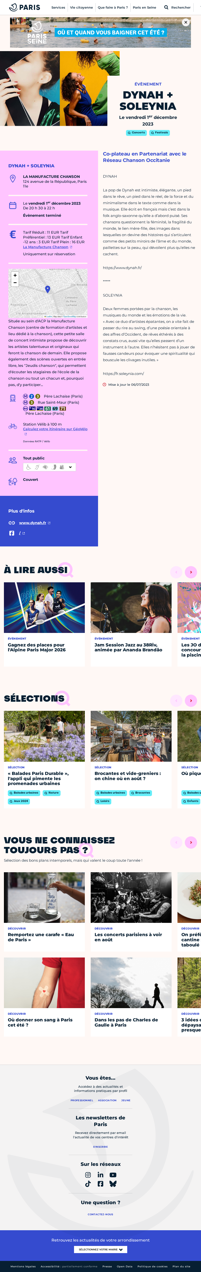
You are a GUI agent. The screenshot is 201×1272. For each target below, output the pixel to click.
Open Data (125, 1266)
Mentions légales (23, 1266)
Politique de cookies (153, 1266)
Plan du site (181, 1266)
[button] (47, 289)
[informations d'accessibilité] (49, 467)
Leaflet (49, 316)
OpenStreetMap (69, 316)
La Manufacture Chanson (45, 247)
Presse (107, 1266)
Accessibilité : (69, 1266)
